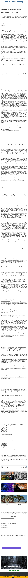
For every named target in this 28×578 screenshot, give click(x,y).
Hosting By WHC (14, 575)
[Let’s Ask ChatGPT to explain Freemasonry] (7, 487)
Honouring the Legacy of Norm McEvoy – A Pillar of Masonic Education (11, 531)
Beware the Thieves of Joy (4, 527)
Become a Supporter (14, 570)
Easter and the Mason (4, 525)
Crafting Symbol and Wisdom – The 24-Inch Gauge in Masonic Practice (11, 529)
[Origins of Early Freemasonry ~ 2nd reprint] (20, 476)
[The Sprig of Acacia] (20, 499)
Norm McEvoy (3, 10)
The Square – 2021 (7, 504)
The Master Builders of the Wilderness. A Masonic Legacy (9, 523)
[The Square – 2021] (7, 499)
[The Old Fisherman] (20, 487)
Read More (16, 577)
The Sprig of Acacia (21, 504)
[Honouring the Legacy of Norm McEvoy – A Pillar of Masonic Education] (7, 476)
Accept (13, 577)
